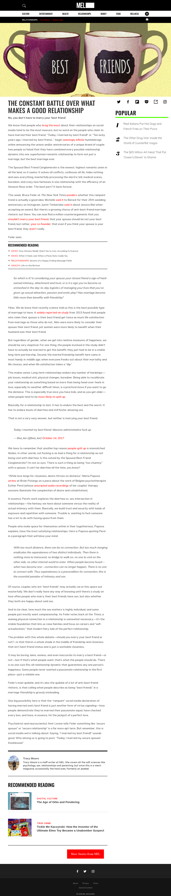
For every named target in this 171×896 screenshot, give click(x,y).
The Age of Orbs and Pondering (58, 802)
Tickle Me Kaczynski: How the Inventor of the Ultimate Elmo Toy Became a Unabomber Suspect (70, 828)
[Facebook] (128, 102)
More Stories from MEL (85, 854)
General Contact (85, 888)
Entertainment (46, 13)
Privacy (86, 883)
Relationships (84, 13)
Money (103, 13)
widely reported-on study (53, 312)
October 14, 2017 (53, 438)
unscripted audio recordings (51, 485)
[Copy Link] (155, 102)
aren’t (33, 228)
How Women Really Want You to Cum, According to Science (44, 251)
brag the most (51, 125)
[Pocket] (146, 102)
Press (95, 883)
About (75, 883)
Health (65, 13)
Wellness (134, 13)
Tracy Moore (44, 20)
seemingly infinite (74, 139)
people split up (77, 448)
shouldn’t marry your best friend (28, 219)
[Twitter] (118, 102)
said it (59, 199)
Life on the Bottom (25, 265)
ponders (72, 195)
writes (12, 480)
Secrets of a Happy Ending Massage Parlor (41, 260)
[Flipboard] (137, 102)
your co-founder (41, 224)
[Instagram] (165, 102)
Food (118, 13)
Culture (26, 13)
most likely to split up (51, 396)
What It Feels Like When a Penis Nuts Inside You (39, 255)
